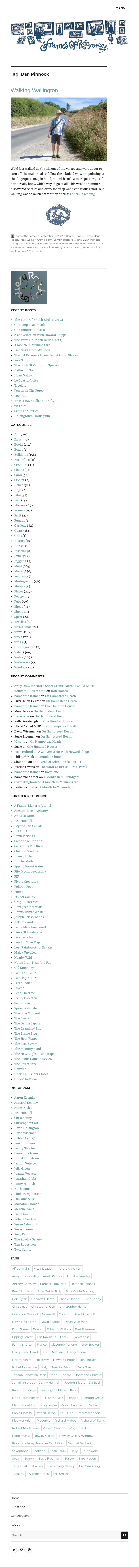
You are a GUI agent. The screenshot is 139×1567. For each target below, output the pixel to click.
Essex (64, 1337)
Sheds (18, 606)
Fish (17, 500)
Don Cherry (20, 1329)
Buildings (21, 454)
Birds (18, 439)
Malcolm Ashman (26, 1204)
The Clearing (23, 1018)
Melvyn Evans (24, 1209)
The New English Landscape (34, 1054)
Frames (19, 510)
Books (69, 235)
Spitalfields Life (25, 1008)
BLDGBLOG (22, 831)
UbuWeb (20, 1069)
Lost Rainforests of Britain (33, 947)
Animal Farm (44, 239)
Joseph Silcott (74, 1382)
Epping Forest (22, 1337)
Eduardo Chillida (59, 1329)
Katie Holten (18, 247)
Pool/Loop (21, 360)
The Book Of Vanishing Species (36, 365)
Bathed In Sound (26, 370)
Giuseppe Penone (64, 1344)
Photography (23, 581)
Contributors (20, 1515)
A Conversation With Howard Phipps (40, 335)
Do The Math (23, 861)
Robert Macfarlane (25, 1428)
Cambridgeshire (63, 239)
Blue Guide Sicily (49, 1291)
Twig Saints (22, 1249)
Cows (18, 475)
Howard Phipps (64, 1359)
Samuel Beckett (79, 1443)
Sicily (74, 1451)
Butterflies (22, 459)
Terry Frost (19, 1466)
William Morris (38, 1473)
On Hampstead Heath (29, 325)
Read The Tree (24, 993)
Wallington (17, 251)
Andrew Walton (70, 1268)
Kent (73, 1390)
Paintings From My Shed (32, 350)
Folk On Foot (23, 886)
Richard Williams (93, 1420)
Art (16, 434)
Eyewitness (81, 1337)
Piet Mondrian (22, 1420)
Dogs (18, 490)
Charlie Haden (69, 1299)
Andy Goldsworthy (25, 1276)
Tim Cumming (89, 1466)
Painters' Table (25, 973)
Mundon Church (51, 757)
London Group (93, 1397)
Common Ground (25, 1314)
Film (17, 495)
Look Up (20, 395)
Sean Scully (58, 1451)
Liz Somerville (24, 1199)
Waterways (22, 662)
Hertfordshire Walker (74, 243)
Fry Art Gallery (24, 897)
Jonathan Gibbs (25, 1178)
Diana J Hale (23, 856)
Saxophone (20, 1451)
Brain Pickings (24, 836)
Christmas (19, 1306)
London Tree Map (27, 942)
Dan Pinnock (92, 239)
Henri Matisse (53, 1352)
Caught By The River (28, 846)
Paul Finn (21, 1214)
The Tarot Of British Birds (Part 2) (38, 319)
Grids (18, 535)
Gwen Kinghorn (25, 782)
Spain (16, 1458)
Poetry (19, 596)
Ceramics (20, 465)
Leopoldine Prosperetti (30, 927)
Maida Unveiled (25, 952)
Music (18, 571)
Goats (18, 530)
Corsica (64, 1314)
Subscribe (18, 1507)
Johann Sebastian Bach (29, 1375)
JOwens (19, 741)
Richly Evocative (26, 998)
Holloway (42, 1359)
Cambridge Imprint (28, 841)
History (19, 541)
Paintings (21, 576)
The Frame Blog (25, 1033)
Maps (97, 235)
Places (14, 239)
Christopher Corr (26, 1123)
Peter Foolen (23, 983)
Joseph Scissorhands (29, 917)
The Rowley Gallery (28, 1239)
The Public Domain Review (33, 1059)
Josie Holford (23, 751)
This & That (22, 627)
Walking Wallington (34, 90)
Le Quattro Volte (26, 380)
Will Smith (60, 1473)
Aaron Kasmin (24, 1097)
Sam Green (22, 1003)
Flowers (78, 235)
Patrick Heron (46, 1413)
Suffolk (29, 1458)
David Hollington (26, 1128)
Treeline (20, 385)
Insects (19, 551)
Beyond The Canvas (28, 826)
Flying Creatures (26, 881)
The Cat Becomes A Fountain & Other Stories (46, 355)
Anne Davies (23, 1107)
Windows (21, 667)
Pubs (17, 601)
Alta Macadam (44, 1268)
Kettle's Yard (23, 922)
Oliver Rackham (72, 1405)
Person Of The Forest (29, 390)
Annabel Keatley (26, 1102)
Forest (19, 891)
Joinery (19, 556)
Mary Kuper (49, 1405)
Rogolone (52, 772)
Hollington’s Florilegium (32, 416)
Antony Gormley (24, 1284)
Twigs (18, 642)
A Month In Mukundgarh (32, 345)
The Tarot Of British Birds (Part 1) (38, 340)
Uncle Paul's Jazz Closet (31, 1074)
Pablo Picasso (22, 1413)
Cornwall (48, 1314)
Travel (18, 632)
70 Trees (20, 406)
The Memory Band (27, 1049)
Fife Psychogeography (30, 871)
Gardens (20, 525)
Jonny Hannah (24, 1183)
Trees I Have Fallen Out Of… (34, 401)
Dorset (38, 1329)
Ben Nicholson (22, 1291)
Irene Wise (22, 716)
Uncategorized (24, 647)
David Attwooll (84, 1314)
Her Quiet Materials (28, 907)
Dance (18, 485)
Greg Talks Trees (26, 902)
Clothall (78, 239)
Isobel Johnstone (26, 1158)
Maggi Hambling (24, 1405)
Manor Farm (34, 247)
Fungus (19, 520)
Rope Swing (21, 1435)
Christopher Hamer (74, 1306)
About (15, 1524)
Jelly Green (22, 1168)
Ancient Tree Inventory (31, 810)
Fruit (17, 515)
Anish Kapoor (52, 1276)
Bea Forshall (23, 821)
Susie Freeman (24, 1229)
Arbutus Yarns (24, 816)
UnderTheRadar (25, 1079)
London (73, 1397)
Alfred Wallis (21, 1268)
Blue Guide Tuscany (80, 1291)
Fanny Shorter (24, 1148)
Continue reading (82, 194)
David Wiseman (25, 1133)
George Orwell (19, 243)
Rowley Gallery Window (76, 1435)
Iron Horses (59, 691)
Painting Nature (25, 978)
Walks (30, 239)
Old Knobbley (24, 967)
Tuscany (18, 1473)
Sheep (18, 611)
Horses (88, 235)
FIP (16, 876)
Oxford (93, 1405)
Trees (22, 239)
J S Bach (95, 1382)
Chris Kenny (23, 1118)
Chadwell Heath (43, 1299)
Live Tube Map (24, 937)
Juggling (20, 561)
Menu (121, 7)
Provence (43, 1420)
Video (18, 652)
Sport (18, 617)
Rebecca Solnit (91, 247)
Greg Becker (90, 1344)
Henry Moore (36, 243)
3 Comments (34, 251)
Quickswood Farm (70, 247)
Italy (44, 1367)
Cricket (19, 480)
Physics (19, 586)
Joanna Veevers (25, 1173)
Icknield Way (95, 243)
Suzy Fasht (22, 1234)
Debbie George (24, 1138)
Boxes (18, 449)
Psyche (19, 988)
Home (15, 1498)
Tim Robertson (25, 1244)
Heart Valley (23, 375)
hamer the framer (26, 235)
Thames (37, 1466)
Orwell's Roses (50, 247)
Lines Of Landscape (28, 932)
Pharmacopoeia (89, 1413)
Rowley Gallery (44, 1435)
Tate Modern (88, 1458)
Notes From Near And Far (32, 962)
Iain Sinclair (87, 1359)
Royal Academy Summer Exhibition (38, 1443)
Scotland (39, 1451)
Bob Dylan (19, 1299)
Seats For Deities (26, 411)
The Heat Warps (25, 1038)
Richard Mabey (65, 1420)
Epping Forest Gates (28, 866)
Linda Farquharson (28, 1194)
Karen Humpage (24, 1390)
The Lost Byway (25, 1043)
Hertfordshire (53, 243)
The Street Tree (25, 1064)
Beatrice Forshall (83, 1284)
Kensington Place (53, 1390)
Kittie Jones (22, 1189)
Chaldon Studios (26, 851)
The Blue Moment (27, 1013)
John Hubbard (60, 1375)
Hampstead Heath (25, 1352)
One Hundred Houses (29, 330)
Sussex (69, 1458)
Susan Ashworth (26, 1224)
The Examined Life (27, 1028)
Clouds (19, 470)
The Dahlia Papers (27, 1023)
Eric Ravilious (46, 1337)
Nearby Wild (23, 957)
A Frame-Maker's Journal (32, 805)
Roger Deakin (80, 1428)
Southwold (90, 1451)
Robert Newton (25, 1219)
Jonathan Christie (88, 1375)
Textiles (20, 622)
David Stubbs (50, 1322)
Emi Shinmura (24, 1143)
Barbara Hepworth (53, 1284)
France (42, 1344)
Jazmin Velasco (25, 1163)
